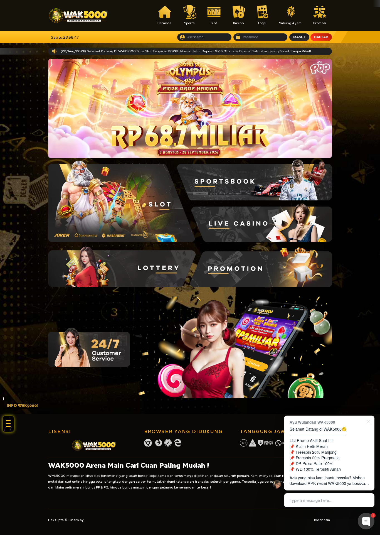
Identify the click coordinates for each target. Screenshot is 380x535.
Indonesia (322, 520)
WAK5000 (57, 475)
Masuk (299, 37)
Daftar (321, 37)
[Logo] (78, 15)
